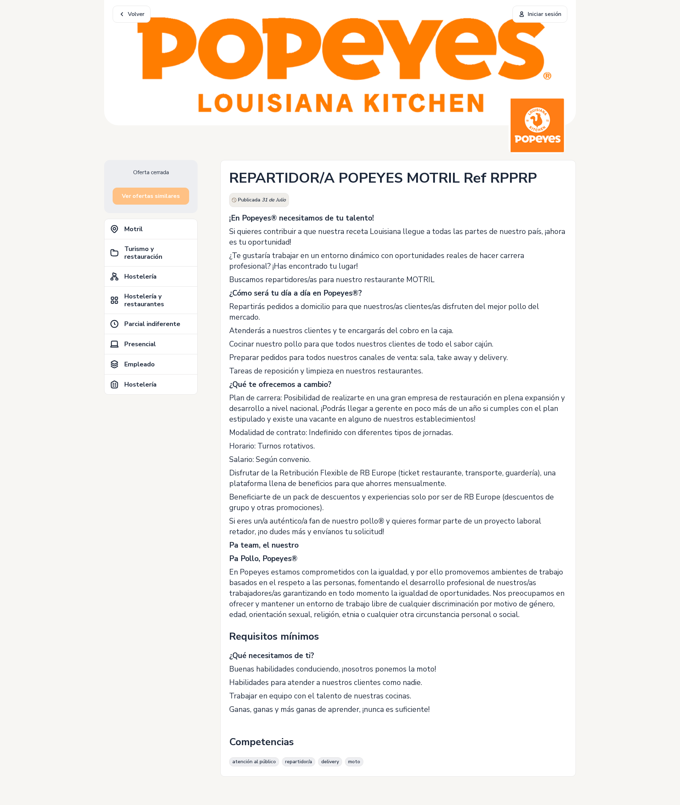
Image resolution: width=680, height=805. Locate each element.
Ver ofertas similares (151, 196)
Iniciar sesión (544, 14)
